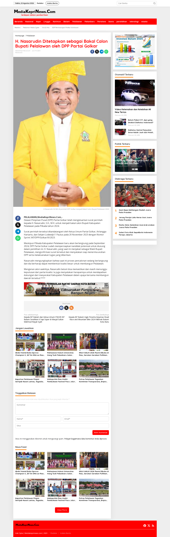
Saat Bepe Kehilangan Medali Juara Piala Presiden (135, 211)
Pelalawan (18, 52)
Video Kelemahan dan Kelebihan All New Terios (133, 111)
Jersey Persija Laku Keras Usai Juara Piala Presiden (135, 218)
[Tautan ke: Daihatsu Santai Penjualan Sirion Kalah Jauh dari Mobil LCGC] (120, 132)
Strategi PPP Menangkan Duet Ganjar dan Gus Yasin (132, 162)
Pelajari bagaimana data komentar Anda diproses (85, 438)
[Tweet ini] (97, 52)
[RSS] (71, 308)
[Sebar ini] (92, 52)
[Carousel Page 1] (133, 169)
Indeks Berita (65, 533)
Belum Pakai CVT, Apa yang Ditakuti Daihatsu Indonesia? (140, 121)
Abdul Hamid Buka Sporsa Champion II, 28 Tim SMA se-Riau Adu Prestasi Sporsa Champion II (29, 354)
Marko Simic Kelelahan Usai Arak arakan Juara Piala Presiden (136, 226)
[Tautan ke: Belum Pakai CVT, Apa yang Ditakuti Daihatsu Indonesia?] (120, 122)
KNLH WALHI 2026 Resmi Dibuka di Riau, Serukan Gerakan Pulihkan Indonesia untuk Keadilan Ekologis (94, 354)
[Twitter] (66, 308)
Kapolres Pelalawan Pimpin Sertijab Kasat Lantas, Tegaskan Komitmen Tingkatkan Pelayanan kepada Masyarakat (29, 380)
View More (62, 510)
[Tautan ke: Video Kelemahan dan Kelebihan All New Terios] (135, 93)
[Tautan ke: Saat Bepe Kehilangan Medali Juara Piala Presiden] (135, 195)
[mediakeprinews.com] (34, 12)
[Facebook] (61, 308)
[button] (154, 3)
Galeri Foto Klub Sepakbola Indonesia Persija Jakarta (135, 233)
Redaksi (53, 533)
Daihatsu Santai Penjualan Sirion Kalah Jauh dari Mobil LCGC (140, 131)
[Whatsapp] (106, 52)
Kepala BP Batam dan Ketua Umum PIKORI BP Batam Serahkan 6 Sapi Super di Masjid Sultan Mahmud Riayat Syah (44, 318)
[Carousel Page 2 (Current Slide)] (136, 169)
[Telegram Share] (102, 52)
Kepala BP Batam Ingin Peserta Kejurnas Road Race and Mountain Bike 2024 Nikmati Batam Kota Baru (89, 318)
